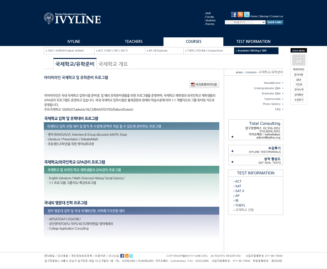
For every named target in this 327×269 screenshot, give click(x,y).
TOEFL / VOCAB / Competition (205, 50)
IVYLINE (74, 41)
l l (266, 16)
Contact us (277, 16)
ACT (238, 181)
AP (237, 196)
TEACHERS (133, 41)
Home (253, 16)
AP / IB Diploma (158, 50)
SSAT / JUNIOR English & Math (66, 50)
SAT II (239, 191)
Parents (209, 24)
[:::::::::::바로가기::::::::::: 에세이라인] (245, 22)
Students (210, 20)
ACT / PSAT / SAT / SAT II (113, 50)
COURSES (193, 41)
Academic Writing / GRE (252, 50)
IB (236, 200)
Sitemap (264, 16)
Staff (208, 13)
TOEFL (240, 205)
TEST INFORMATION (253, 41)
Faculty (209, 16)
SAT (238, 186)
